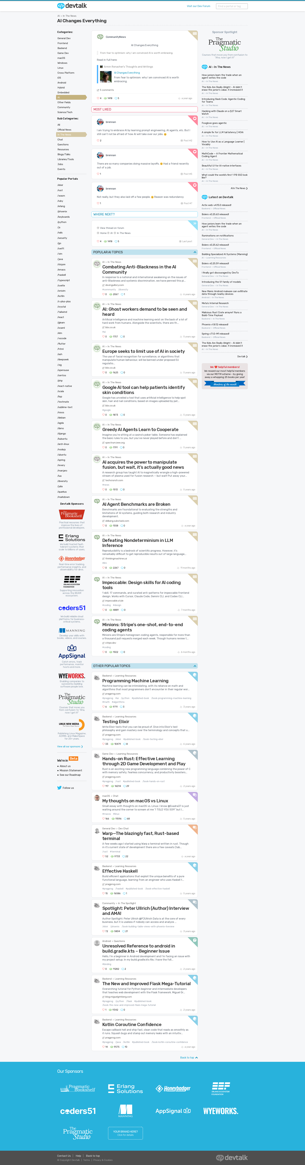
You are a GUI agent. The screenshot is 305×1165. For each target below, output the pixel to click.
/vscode (61, 338)
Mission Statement (71, 770)
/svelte (61, 285)
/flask (129, 1001)
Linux (60, 67)
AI (59, 15)
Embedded (63, 92)
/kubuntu (62, 438)
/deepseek (63, 359)
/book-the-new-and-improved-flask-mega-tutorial (129, 1005)
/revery (61, 465)
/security (62, 238)
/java (118, 1042)
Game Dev (107, 753)
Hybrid (61, 87)
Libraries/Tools (66, 159)
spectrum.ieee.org (115, 442)
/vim (59, 253)
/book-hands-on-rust (153, 781)
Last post (187, 241)
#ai (104, 332)
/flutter (61, 343)
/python (125, 698)
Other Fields (64, 102)
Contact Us (64, 1155)
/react (60, 317)
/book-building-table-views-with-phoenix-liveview (148, 926)
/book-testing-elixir (153, 739)
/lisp (59, 396)
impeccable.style (114, 600)
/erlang (61, 206)
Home (103, 233)
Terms (86, 1160)
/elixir (118, 739)
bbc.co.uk (110, 327)
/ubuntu (61, 454)
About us (65, 766)
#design (117, 605)
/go (59, 243)
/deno (60, 428)
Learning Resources (125, 675)
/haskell (119, 888)
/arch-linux (63, 444)
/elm (59, 333)
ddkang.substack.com (117, 520)
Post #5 (188, 174)
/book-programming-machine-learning (171, 698)
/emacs (61, 269)
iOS (59, 77)
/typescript (63, 280)
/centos (61, 375)
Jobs (60, 164)
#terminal (115, 851)
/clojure (61, 264)
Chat (115, 796)
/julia (60, 486)
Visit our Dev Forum (198, 6)
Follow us (68, 787)
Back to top (187, 1057)
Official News (219, 208)
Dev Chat (123, 828)
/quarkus (62, 491)
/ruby (60, 201)
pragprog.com (113, 693)
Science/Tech (65, 112)
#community (109, 289)
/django (61, 433)
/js (58, 227)
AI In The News (238, 188)
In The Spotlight (127, 903)
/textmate (63, 401)
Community (108, 903)
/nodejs (61, 449)
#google (106, 410)
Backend (107, 675)
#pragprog (107, 698)
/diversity (123, 289)
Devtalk (228, 197)
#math (106, 702)
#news (105, 485)
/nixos (60, 412)
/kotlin (126, 1042)
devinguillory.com (114, 285)
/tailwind (62, 312)
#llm (104, 563)
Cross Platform (66, 72)
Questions (119, 941)
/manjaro (62, 470)
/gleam (61, 322)
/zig (59, 364)
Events (61, 169)
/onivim (61, 290)
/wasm (61, 195)
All (59, 124)
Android (106, 941)
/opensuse (63, 370)
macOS (106, 796)
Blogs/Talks (64, 154)
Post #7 (188, 203)
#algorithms (118, 702)
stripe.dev (110, 642)
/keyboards (63, 216)
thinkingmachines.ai (116, 558)
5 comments (107, 90)
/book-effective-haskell (157, 888)
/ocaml (61, 327)
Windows (62, 63)
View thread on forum (112, 228)
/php (60, 380)
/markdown (63, 497)
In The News (69, 15)
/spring (61, 460)
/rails (60, 232)
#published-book (140, 698)
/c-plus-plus (64, 301)
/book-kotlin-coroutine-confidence (170, 1042)
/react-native (64, 386)
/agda (60, 423)
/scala (60, 391)
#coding (106, 605)
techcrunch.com (114, 480)
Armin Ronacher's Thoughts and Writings (128, 66)
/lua (59, 475)
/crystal (61, 306)
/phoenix (114, 926)
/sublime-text (64, 407)
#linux (116, 814)
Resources (63, 149)
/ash (59, 354)
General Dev (108, 828)
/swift (60, 248)
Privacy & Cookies (103, 1160)
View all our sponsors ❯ (70, 746)
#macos (106, 814)
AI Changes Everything (82, 20)
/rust (118, 781)
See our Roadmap (70, 774)
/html (60, 349)
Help (78, 1155)
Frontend (206, 218)
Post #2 (188, 140)
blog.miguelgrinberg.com (118, 996)
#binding (106, 964)
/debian (61, 417)
